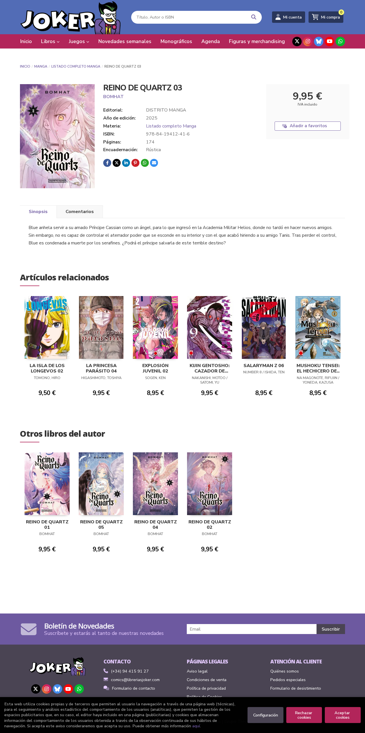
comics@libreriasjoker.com (135, 680)
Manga (40, 66)
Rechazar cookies (304, 715)
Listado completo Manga (75, 66)
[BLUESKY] (318, 41)
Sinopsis (38, 211)
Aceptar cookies (342, 715)
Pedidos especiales (288, 680)
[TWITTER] (297, 41)
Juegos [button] (77, 41)
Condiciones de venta (206, 680)
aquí (196, 726)
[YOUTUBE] (329, 41)
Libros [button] (49, 41)
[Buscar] (254, 17)
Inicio (25, 66)
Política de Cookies (204, 697)
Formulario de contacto (133, 688)
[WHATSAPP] (340, 41)
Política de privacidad (206, 688)
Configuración (265, 715)
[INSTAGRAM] (308, 41)
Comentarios (80, 211)
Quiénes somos (284, 671)
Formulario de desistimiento (295, 688)
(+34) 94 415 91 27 (130, 671)
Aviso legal (197, 671)
